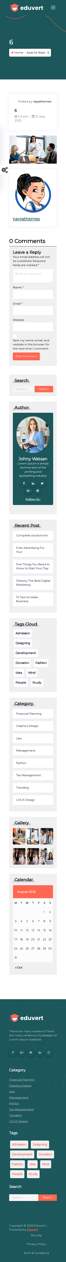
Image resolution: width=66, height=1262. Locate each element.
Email (18, 303)
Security (36, 1235)
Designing (23, 643)
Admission (23, 633)
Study (36, 682)
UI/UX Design (25, 800)
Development (26, 653)
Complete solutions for (32, 535)
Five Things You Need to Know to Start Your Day (33, 566)
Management (25, 750)
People (21, 682)
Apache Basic (36, 52)
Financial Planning (28, 713)
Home (18, 52)
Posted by (34, 101)
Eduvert (32, 1229)
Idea (19, 672)
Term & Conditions (36, 1253)
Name (18, 287)
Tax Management (28, 775)
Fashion (41, 663)
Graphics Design (27, 726)
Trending (22, 787)
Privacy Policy (36, 1244)
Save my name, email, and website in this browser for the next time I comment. (31, 344)
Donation (22, 663)
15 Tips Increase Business (27, 599)
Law (19, 738)
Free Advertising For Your (30, 550)
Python (21, 763)
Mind (32, 672)
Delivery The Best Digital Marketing (33, 583)
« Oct (18, 967)
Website (18, 320)
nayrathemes (26, 218)
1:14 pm (22, 116)
